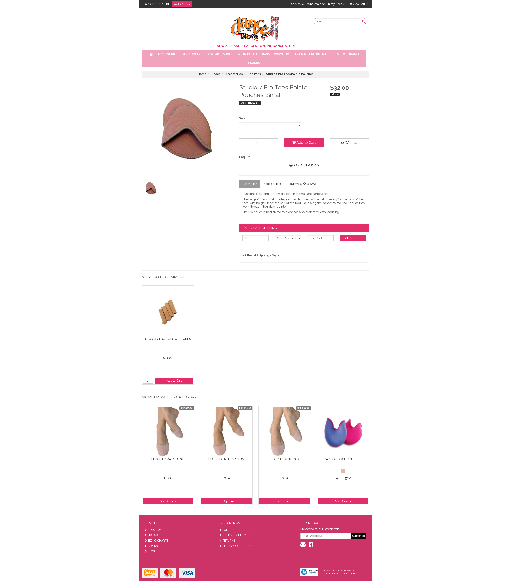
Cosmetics (282, 54)
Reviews (294, 183)
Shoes (228, 54)
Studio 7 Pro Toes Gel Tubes (168, 339)
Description (249, 183)
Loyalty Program (182, 4)
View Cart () (360, 4)
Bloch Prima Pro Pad (168, 459)
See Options (168, 501)
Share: (244, 102)
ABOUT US (154, 529)
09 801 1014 (155, 4)
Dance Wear (191, 54)
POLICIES (228, 529)
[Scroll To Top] (498, 569)
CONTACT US (156, 546)
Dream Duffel (247, 54)
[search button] (363, 21)
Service (296, 4)
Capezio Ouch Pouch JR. (343, 459)
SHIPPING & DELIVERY (236, 535)
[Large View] (151, 188)
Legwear (212, 54)
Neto (353, 573)
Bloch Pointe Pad (285, 459)
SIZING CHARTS (158, 540)
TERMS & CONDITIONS (237, 546)
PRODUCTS (155, 535)
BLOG (151, 551)
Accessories (168, 54)
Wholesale (314, 4)
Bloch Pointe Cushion (226, 459)
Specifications (273, 183)
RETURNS (228, 540)
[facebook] (311, 544)
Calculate (354, 238)
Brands (254, 63)
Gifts (334, 54)
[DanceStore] (255, 27)
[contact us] (303, 544)
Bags (266, 54)
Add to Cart (306, 142)
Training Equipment (310, 54)
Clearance (351, 54)
